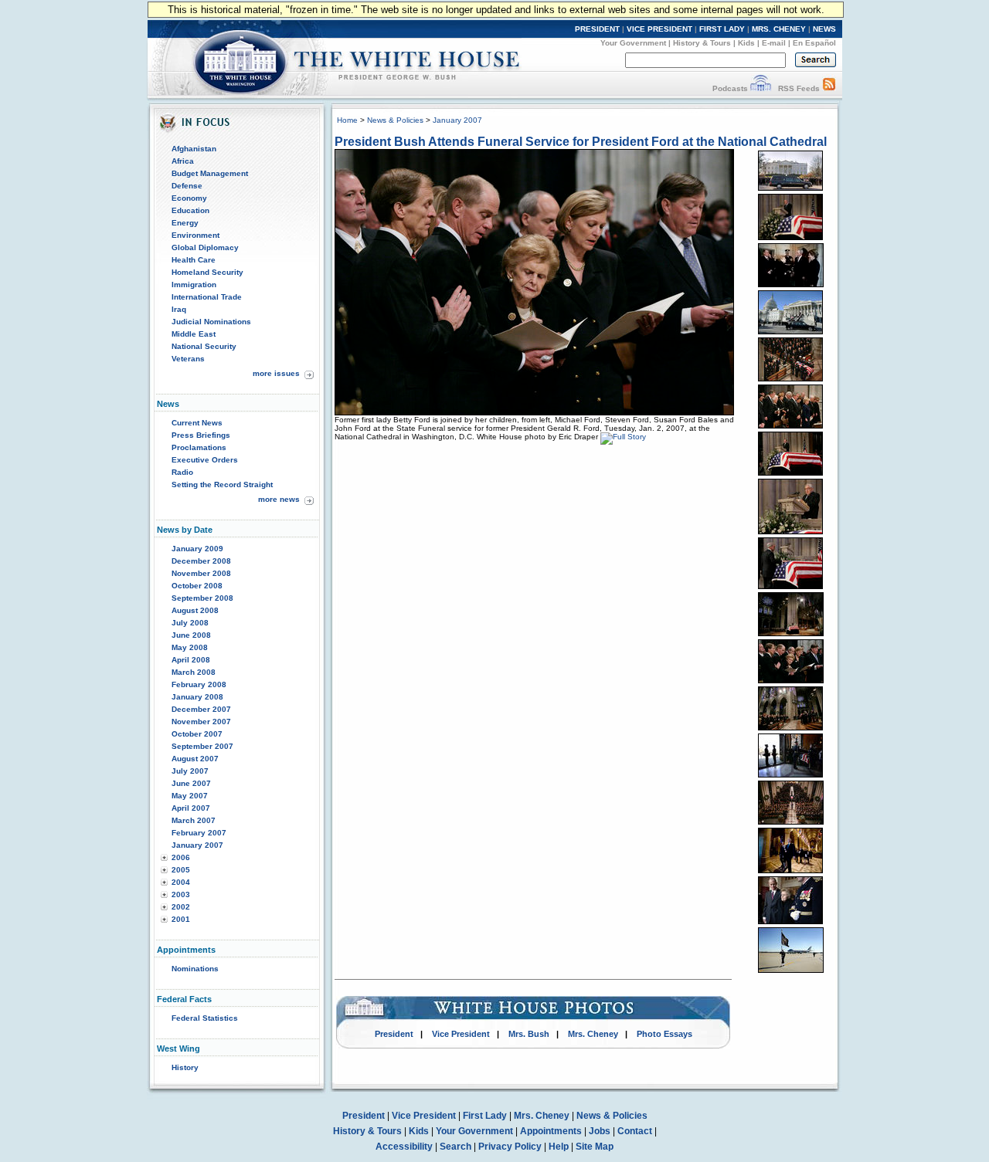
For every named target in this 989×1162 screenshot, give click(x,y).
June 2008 (191, 635)
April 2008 (191, 660)
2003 (181, 894)
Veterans (188, 358)
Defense (187, 185)
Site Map (594, 1146)
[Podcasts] (760, 88)
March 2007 (194, 820)
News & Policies (395, 120)
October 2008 (197, 585)
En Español (814, 43)
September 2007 (202, 746)
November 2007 (201, 721)
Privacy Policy (510, 1146)
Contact (634, 1131)
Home (347, 120)
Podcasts (730, 88)
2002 (181, 907)
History (185, 1067)
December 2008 (201, 561)
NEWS (824, 29)
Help (559, 1146)
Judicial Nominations (211, 321)
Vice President (461, 1033)
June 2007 (191, 783)
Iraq (179, 309)
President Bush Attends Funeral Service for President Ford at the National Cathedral (581, 141)
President (394, 1033)
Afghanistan (194, 148)
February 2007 (199, 832)
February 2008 (199, 684)
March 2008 (194, 672)
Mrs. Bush (528, 1033)
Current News (197, 422)
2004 (181, 882)
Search (455, 1146)
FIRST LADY (722, 29)
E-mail (774, 43)
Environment (195, 235)
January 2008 (197, 697)
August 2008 (195, 610)
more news (279, 499)
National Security (204, 346)
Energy (185, 223)
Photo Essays (664, 1033)
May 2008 (190, 647)
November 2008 (201, 573)
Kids (746, 43)
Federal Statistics (205, 1018)
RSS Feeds (799, 88)
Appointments (551, 1131)
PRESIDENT (597, 29)
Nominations (195, 968)
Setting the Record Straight (222, 484)
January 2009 (197, 548)
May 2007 (190, 795)
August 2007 (195, 758)
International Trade (207, 297)
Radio (182, 472)
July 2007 (190, 771)
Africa (183, 161)
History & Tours (702, 43)
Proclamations (199, 447)
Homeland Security (207, 272)
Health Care (194, 260)
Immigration (194, 284)
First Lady (485, 1115)
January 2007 (197, 845)
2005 (181, 870)
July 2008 (190, 622)
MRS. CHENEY (779, 29)
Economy (189, 198)
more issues (276, 373)
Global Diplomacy (205, 247)
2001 (181, 919)
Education (190, 210)
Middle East (194, 334)
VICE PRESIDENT (659, 29)
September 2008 (202, 598)
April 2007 (191, 808)
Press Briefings (201, 435)
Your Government (633, 43)
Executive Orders (205, 460)
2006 (181, 857)
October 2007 (197, 734)
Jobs (599, 1131)
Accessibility (404, 1146)
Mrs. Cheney (593, 1033)
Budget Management (210, 173)
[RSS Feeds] (829, 88)
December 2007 (201, 709)
